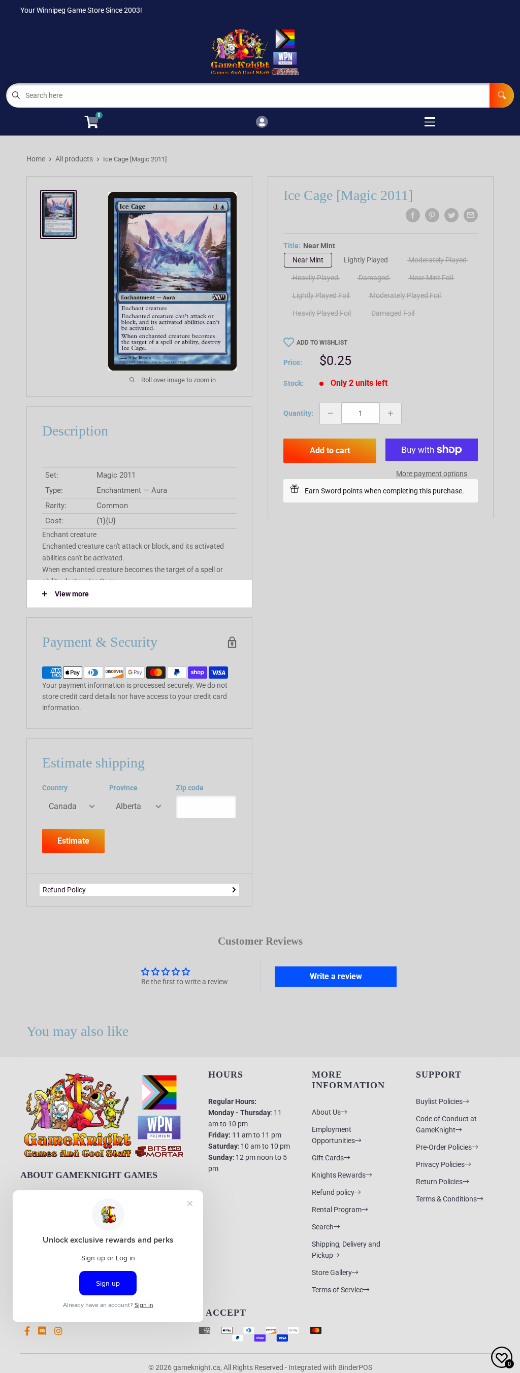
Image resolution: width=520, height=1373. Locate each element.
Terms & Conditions (446, 1199)
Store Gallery (332, 1272)
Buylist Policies (439, 1101)
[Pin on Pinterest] (432, 215)
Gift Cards (328, 1158)
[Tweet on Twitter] (451, 215)
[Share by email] (471, 215)
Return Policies (439, 1182)
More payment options (431, 474)
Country (55, 787)
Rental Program (337, 1209)
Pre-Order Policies (444, 1147)
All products (74, 159)
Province (123, 787)
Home (35, 159)
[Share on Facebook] (413, 215)
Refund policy (333, 1192)
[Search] (502, 95)
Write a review (336, 976)
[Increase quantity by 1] (390, 413)
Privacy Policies (440, 1164)
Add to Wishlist (322, 342)
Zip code (190, 787)
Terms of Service (337, 1290)
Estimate (73, 841)
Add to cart (330, 450)
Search (323, 1227)
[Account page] (262, 122)
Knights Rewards (339, 1175)
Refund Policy (64, 890)
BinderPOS (355, 1367)
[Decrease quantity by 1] (330, 413)
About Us (326, 1112)
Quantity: (298, 413)
